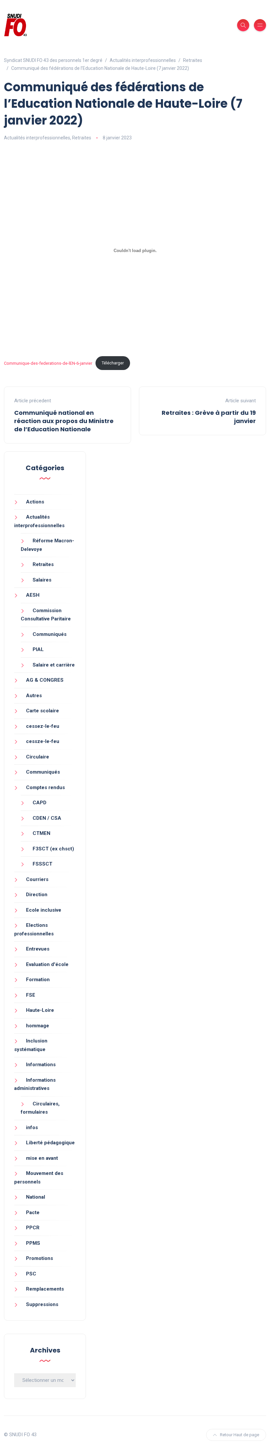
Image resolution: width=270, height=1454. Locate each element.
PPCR (33, 1228)
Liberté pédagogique (50, 1143)
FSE (30, 995)
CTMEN (41, 833)
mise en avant (42, 1158)
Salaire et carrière (54, 665)
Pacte (33, 1212)
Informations (41, 1065)
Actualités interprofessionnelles (37, 137)
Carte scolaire (42, 711)
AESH (33, 595)
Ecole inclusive (43, 910)
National (35, 1197)
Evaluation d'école (47, 964)
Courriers (37, 879)
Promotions (39, 1258)
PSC (31, 1274)
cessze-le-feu (42, 741)
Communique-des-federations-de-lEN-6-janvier (48, 362)
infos (32, 1127)
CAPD (39, 803)
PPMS (33, 1243)
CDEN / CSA (47, 818)
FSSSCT (42, 864)
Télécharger (113, 362)
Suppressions (42, 1304)
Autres (34, 695)
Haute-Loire (40, 1010)
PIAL (38, 649)
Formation (38, 980)
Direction (36, 895)
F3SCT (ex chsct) (53, 849)
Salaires (42, 580)
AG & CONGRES (45, 680)
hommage (37, 1026)
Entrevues (37, 949)
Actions (35, 502)
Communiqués (50, 634)
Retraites (81, 137)
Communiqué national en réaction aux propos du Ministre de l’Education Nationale (64, 421)
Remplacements (45, 1289)
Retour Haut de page (239, 1434)
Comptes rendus (45, 787)
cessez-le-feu (42, 726)
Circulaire (37, 757)
